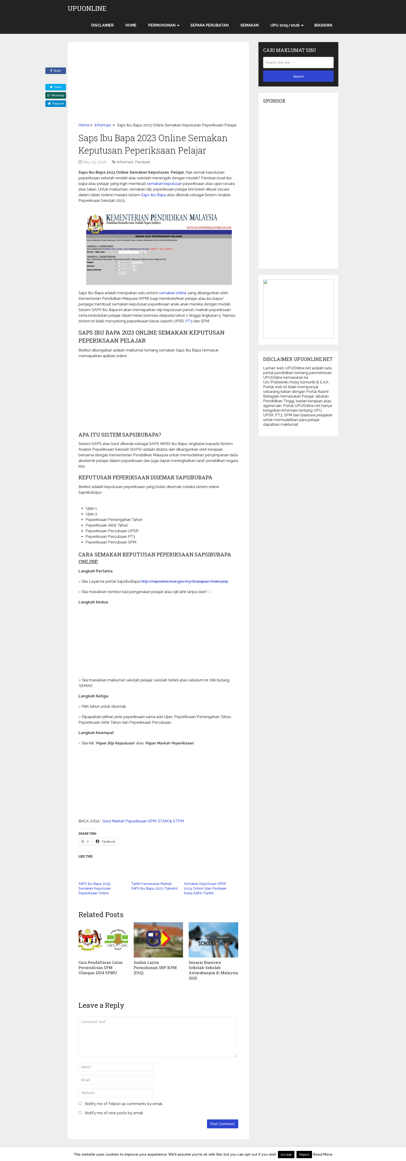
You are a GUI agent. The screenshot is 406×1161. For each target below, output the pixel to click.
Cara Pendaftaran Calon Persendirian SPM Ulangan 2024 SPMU (100, 967)
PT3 (188, 321)
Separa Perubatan (209, 25)
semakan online (173, 293)
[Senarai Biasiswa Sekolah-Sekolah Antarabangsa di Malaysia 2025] (213, 940)
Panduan (142, 162)
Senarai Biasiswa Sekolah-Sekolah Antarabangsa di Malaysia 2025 (213, 970)
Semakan (249, 25)
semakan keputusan (164, 183)
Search (298, 76)
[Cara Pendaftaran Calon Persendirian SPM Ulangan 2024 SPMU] (103, 940)
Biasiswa (323, 25)
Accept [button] (286, 1154)
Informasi (125, 162)
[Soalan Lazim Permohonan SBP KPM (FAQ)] (158, 940)
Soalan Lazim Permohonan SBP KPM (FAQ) (155, 967)
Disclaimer (102, 25)
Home (131, 25)
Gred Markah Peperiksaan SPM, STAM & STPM (143, 821)
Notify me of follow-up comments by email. (124, 1104)
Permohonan (162, 25)
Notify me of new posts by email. (114, 1113)
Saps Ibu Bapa (153, 195)
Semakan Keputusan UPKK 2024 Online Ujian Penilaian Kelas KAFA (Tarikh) (205, 888)
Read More (322, 1154)
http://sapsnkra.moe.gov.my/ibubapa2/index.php (184, 581)
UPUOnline (87, 8)
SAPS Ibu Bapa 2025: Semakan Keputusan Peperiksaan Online (94, 888)
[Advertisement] (158, 88)
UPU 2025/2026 (285, 25)
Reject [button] (304, 1154)
